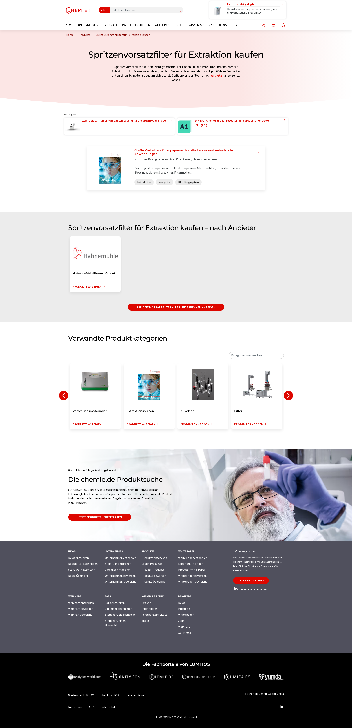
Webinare (184, 626)
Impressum (75, 707)
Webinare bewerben (80, 608)
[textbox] (256, 355)
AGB (91, 707)
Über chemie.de (134, 695)
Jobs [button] (180, 25)
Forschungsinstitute (154, 614)
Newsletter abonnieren (83, 564)
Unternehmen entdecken (120, 558)
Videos (146, 620)
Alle (103, 10)
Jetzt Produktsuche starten (99, 517)
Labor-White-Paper (190, 564)
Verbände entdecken (117, 569)
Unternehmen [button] (88, 25)
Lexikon (146, 603)
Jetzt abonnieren (251, 580)
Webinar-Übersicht (80, 614)
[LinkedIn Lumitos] (281, 707)
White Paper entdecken (192, 558)
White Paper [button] (164, 25)
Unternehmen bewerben (120, 575)
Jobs (181, 620)
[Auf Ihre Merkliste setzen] (259, 151)
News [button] (70, 25)
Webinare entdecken (81, 603)
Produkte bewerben (154, 575)
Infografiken (149, 608)
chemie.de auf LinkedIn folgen (252, 589)
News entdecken (78, 558)
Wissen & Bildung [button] (202, 25)
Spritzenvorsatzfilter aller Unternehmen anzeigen (176, 307)
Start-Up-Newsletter (81, 569)
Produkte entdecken (154, 558)
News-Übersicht (78, 575)
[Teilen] (263, 25)
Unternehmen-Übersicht (120, 581)
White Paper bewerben (192, 575)
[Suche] (179, 10)
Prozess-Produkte (153, 569)
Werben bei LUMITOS (81, 695)
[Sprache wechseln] (273, 25)
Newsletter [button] (228, 25)
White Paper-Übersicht (192, 581)
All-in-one (184, 632)
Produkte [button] (110, 25)
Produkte (184, 608)
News (181, 603)
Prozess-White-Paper (191, 569)
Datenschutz (109, 707)
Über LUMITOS (109, 695)
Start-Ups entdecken (118, 564)
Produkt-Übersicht (153, 581)
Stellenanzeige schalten (120, 614)
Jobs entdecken (115, 603)
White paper (186, 614)
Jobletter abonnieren (118, 608)
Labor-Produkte (152, 564)
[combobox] (256, 355)
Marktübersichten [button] (136, 25)
